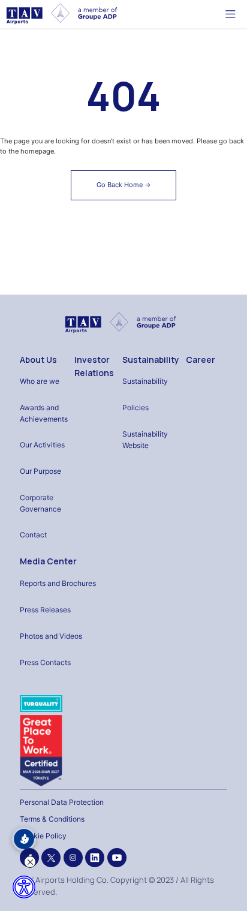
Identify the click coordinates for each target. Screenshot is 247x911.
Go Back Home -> (124, 185)
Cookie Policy (43, 835)
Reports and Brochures (58, 583)
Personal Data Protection (62, 802)
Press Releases (45, 609)
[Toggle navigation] (230, 13)
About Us (38, 359)
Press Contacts (45, 662)
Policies (135, 407)
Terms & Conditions (52, 818)
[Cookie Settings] (24, 839)
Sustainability (150, 359)
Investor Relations (94, 366)
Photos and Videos (51, 636)
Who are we (39, 381)
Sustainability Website (145, 439)
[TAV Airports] (120, 322)
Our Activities (42, 444)
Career (200, 359)
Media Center (48, 561)
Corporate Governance (40, 503)
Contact (33, 534)
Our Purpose (40, 471)
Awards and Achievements (44, 413)
